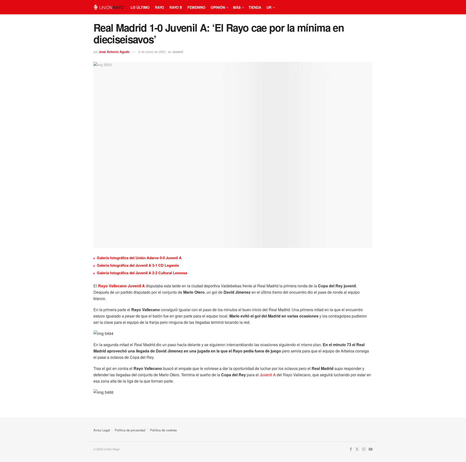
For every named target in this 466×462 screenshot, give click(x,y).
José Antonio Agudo (114, 51)
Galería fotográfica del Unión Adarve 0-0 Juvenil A (139, 257)
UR (268, 7)
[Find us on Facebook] (351, 449)
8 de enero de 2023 (152, 51)
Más (237, 7)
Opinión (218, 7)
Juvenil (177, 51)
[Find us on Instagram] (364, 449)
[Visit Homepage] (108, 7)
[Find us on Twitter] (357, 449)
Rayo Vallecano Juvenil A (121, 286)
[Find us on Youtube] (371, 449)
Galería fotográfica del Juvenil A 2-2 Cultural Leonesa (142, 272)
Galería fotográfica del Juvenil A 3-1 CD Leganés (138, 265)
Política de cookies (163, 430)
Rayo (159, 7)
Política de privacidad (130, 430)
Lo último (140, 7)
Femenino (196, 7)
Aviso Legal (101, 430)
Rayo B (175, 7)
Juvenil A (268, 374)
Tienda (255, 7)
